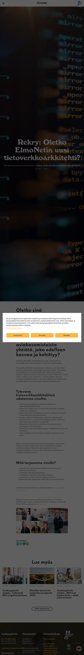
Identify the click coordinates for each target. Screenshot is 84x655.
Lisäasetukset (17, 335)
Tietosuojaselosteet (14, 328)
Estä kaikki (42, 335)
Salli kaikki (66, 335)
